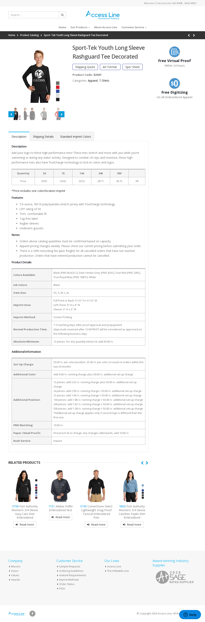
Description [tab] (19, 136)
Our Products (78, 27)
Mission (15, 566)
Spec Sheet (132, 67)
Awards (15, 579)
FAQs (62, 588)
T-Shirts (104, 80)
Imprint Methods (69, 579)
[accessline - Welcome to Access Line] (102, 14)
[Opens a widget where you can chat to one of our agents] (190, 615)
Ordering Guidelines (71, 571)
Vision (14, 571)
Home (62, 27)
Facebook (32, 614)
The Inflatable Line (118, 571)
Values (15, 575)
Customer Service (133, 27)
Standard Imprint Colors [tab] (75, 136)
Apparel (93, 80)
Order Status (66, 584)
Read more (27, 524)
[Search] (62, 15)
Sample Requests (69, 566)
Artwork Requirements (72, 575)
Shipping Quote (85, 67)
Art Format (110, 67)
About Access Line (105, 27)
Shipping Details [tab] (43, 136)
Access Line (114, 566)
